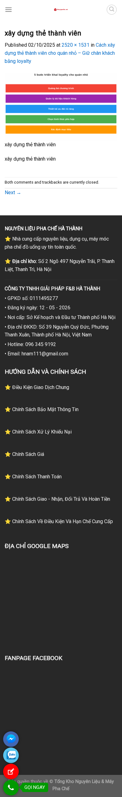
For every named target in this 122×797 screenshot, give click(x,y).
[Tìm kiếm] (112, 10)
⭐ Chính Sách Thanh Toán (33, 477)
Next (13, 192)
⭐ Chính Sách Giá (24, 454)
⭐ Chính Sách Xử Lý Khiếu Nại (38, 432)
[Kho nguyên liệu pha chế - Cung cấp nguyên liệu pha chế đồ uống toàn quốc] (61, 9)
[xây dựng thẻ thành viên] (61, 106)
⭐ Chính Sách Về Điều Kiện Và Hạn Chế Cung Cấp (59, 521)
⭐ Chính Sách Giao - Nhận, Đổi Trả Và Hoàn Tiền (57, 499)
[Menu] (8, 9)
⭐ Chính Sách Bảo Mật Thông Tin (42, 409)
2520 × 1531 (75, 45)
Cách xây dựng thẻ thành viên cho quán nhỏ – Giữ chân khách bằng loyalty (60, 53)
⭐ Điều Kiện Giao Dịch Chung (37, 387)
